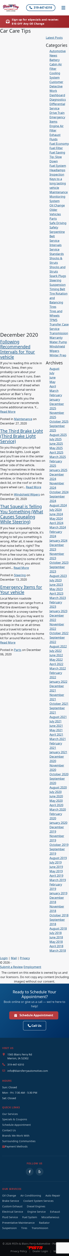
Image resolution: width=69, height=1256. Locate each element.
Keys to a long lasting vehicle (57, 183)
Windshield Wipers (27, 494)
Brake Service (10, 1201)
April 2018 (56, 946)
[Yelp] (39, 1172)
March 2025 (57, 457)
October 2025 (58, 422)
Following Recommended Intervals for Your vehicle (17, 349)
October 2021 (58, 704)
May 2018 (56, 942)
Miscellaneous (50, 1217)
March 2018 (57, 951)
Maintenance (23, 419)
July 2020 (55, 792)
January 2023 (58, 611)
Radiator (44, 1222)
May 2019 (56, 871)
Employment (32, 967)
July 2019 (55, 862)
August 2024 (58, 505)
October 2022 (58, 633)
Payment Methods (16, 1146)
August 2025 (58, 435)
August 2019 (58, 858)
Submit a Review (11, 967)
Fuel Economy (59, 144)
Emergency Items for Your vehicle (21, 589)
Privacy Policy (18, 1251)
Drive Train (57, 113)
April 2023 (56, 593)
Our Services (10, 1114)
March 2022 (57, 668)
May (52, 382)
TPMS (53, 320)
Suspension (57, 285)
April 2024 (56, 523)
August (54, 369)
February (55, 395)
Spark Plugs (57, 276)
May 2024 (56, 519)
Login (4, 958)
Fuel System (57, 166)
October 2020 (58, 774)
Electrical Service (12, 1211)
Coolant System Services (38, 1201)
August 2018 (58, 928)
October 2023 (58, 563)
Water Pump (58, 342)
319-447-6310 (43, 7)
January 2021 (58, 752)
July (51, 373)
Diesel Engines (36, 1206)
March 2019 (57, 880)
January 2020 (58, 823)
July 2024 (55, 510)
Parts (17, 650)
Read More (7, 412)
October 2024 (58, 492)
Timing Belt (57, 289)
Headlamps (57, 170)
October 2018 (58, 915)
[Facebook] (29, 1172)
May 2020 (56, 801)
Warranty (56, 338)
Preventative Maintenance (18, 1222)
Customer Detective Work (56, 86)
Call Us (36, 1026)
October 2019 (58, 845)
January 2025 (58, 470)
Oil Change (57, 205)
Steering (20, 575)
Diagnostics (57, 100)
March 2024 (57, 527)
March (54, 391)
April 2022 (56, 664)
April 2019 (56, 876)
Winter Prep (57, 355)
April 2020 (56, 805)
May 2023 (56, 589)
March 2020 (57, 809)
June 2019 (56, 867)
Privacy (25, 958)
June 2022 (56, 655)
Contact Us (9, 1130)
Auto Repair (52, 1195)
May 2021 (56, 730)
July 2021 (55, 721)
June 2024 (56, 514)
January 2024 (58, 541)
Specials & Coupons (14, 1119)
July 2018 (55, 933)
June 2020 (56, 796)
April (52, 386)
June (52, 377)
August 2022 (58, 646)
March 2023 (57, 598)
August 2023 (58, 576)
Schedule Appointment (36, 1015)
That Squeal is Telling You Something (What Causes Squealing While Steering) (21, 514)
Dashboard (57, 95)
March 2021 (57, 739)
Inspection (56, 174)
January (54, 399)
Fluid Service (10, 1217)
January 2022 (58, 682)
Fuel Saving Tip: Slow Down (57, 156)
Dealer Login (40, 1251)
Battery (54, 60)
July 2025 (55, 439)
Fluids (53, 139)
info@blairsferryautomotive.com (27, 1071)
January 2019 (58, 893)
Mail (14, 958)
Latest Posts (54, 38)
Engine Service (36, 1211)
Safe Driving (57, 223)
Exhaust (55, 135)
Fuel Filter (56, 148)
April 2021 (56, 735)
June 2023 (56, 585)
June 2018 (56, 937)
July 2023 (55, 580)
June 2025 (56, 444)
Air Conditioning (30, 1195)
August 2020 (58, 787)
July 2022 (55, 651)
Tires (52, 307)
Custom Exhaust (12, 1206)
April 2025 (56, 452)
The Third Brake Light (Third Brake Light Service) (21, 436)
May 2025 (56, 448)
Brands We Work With (15, 1135)
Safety (53, 227)
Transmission (58, 333)
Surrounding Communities (19, 1141)
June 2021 (56, 726)
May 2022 (56, 660)
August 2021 (58, 717)
